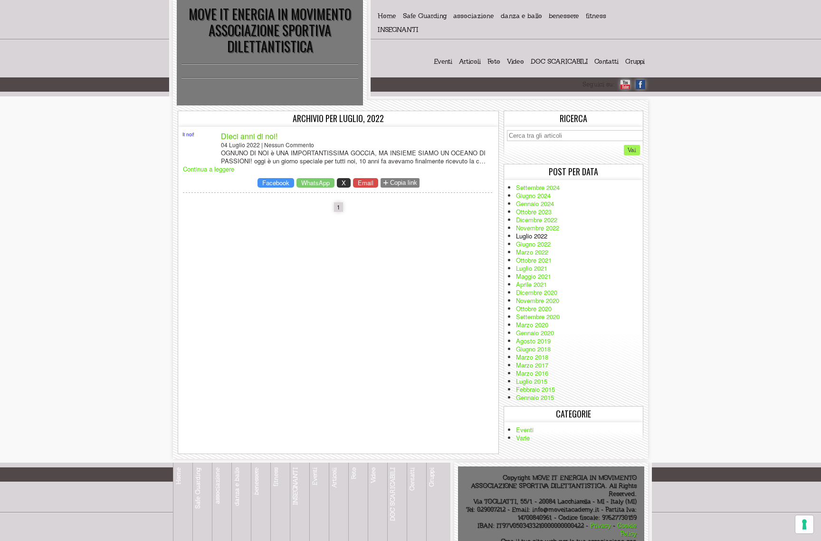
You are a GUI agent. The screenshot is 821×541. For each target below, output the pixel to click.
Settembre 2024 (538, 187)
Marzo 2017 (532, 365)
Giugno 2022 (533, 243)
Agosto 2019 (533, 340)
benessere (564, 15)
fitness (596, 15)
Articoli (470, 61)
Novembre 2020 (537, 300)
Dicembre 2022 (536, 219)
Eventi (443, 61)
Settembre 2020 (538, 316)
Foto (493, 61)
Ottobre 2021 (534, 260)
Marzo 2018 (532, 356)
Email (365, 182)
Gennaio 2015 (535, 397)
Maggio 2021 (533, 276)
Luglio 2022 (531, 235)
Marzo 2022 (532, 251)
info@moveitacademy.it (565, 509)
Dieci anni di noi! (249, 136)
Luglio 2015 (531, 381)
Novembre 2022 (537, 227)
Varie (523, 437)
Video (515, 61)
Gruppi (635, 61)
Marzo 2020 (532, 324)
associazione (473, 15)
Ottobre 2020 (534, 308)
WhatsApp (315, 182)
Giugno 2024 (533, 195)
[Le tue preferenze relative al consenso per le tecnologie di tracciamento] (804, 524)
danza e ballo (521, 15)
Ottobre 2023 (534, 211)
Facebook (275, 182)
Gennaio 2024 (535, 203)
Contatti (606, 61)
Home (387, 15)
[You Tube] (625, 84)
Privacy (600, 525)
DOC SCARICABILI (559, 61)
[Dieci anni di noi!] (199, 148)
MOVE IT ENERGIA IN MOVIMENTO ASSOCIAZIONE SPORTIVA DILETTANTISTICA (270, 30)
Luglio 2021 (531, 268)
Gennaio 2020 (535, 332)
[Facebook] (640, 84)
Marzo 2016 (532, 373)
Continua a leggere (208, 168)
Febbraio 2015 (535, 389)
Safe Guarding (425, 15)
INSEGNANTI (398, 29)
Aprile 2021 (531, 284)
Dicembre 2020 (536, 292)
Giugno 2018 (533, 348)
